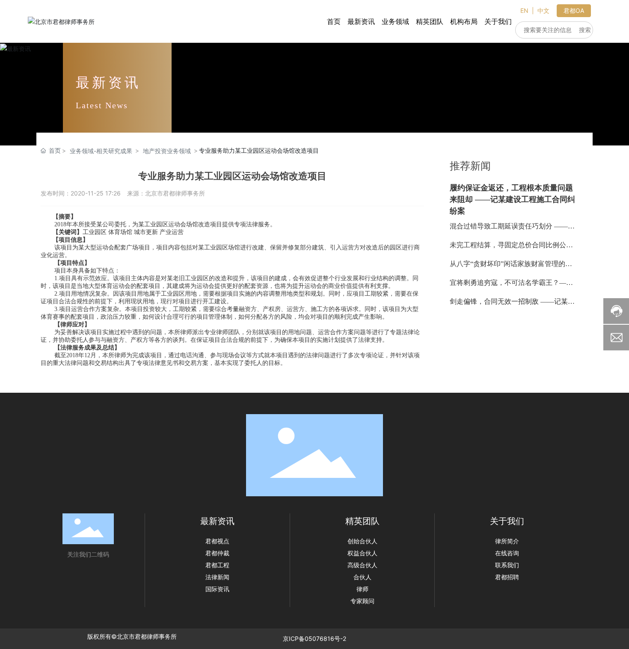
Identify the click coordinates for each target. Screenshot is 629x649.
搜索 (585, 29)
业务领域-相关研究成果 (101, 150)
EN (524, 10)
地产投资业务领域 (167, 150)
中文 (543, 10)
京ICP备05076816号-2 (314, 638)
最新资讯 (108, 82)
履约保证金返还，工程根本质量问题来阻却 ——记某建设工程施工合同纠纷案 (512, 199)
